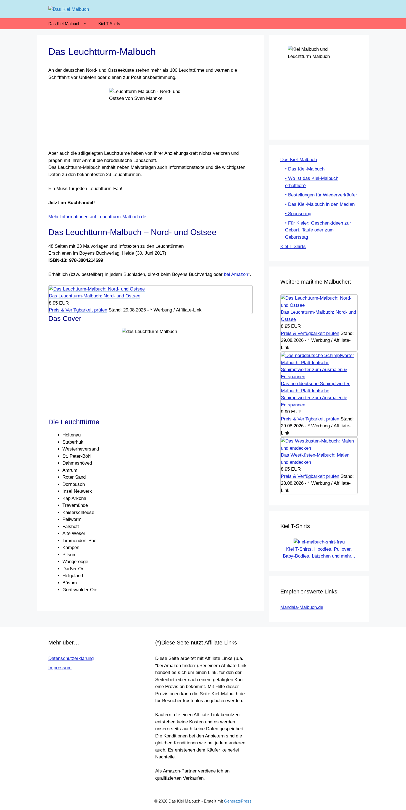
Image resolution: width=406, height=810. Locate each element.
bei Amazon (236, 274)
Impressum (60, 667)
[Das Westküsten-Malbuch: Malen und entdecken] (319, 448)
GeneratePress (238, 801)
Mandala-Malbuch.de (301, 607)
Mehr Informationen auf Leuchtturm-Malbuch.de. (97, 216)
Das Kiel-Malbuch (64, 23)
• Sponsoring (298, 213)
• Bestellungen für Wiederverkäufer (321, 195)
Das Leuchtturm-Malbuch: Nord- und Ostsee (94, 296)
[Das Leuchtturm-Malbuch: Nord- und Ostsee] (97, 289)
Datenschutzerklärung (71, 658)
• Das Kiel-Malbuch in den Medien (320, 204)
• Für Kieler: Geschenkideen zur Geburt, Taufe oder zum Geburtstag (318, 230)
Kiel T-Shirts (109, 23)
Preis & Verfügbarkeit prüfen (78, 310)
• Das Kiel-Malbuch (305, 169)
